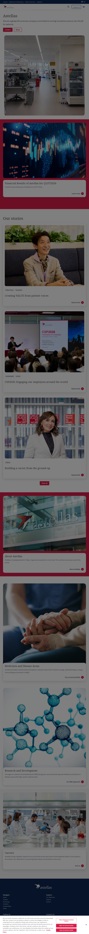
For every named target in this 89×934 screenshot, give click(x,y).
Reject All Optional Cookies (66, 925)
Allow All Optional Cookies (66, 930)
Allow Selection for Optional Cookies (66, 920)
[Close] (86, 925)
